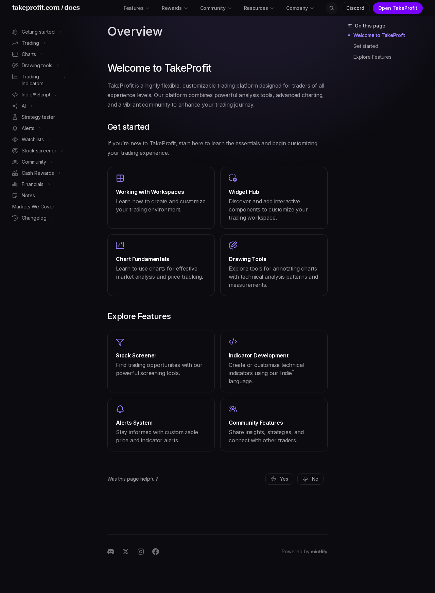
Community (213, 8)
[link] (161, 198)
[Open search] (332, 8)
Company (297, 8)
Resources (256, 8)
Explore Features (372, 57)
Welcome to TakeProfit (379, 35)
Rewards (172, 8)
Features (133, 8)
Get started (365, 46)
